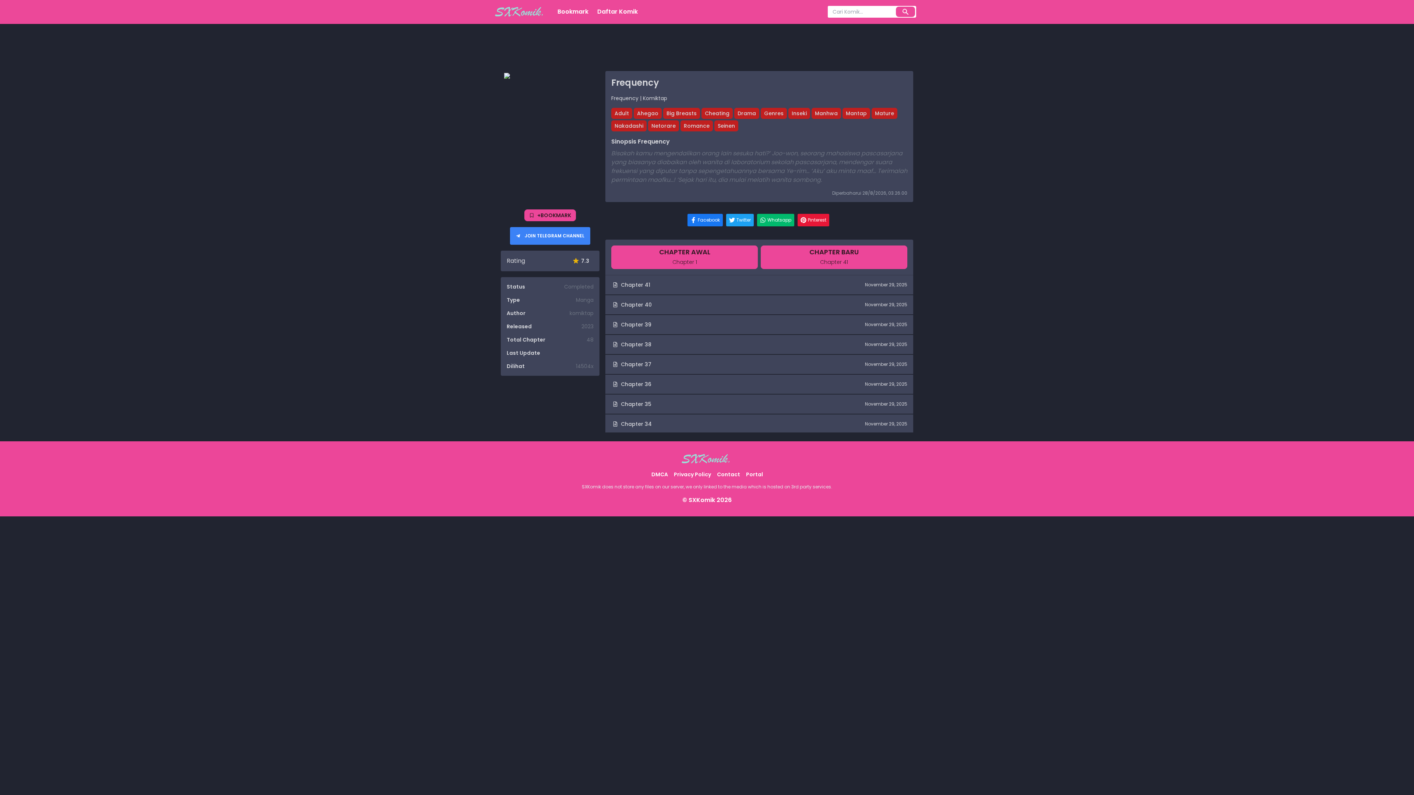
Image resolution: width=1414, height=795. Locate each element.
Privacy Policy (692, 474)
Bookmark (572, 11)
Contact (728, 474)
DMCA (659, 474)
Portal (754, 474)
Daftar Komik (617, 11)
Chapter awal (684, 256)
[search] (905, 12)
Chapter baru (834, 256)
